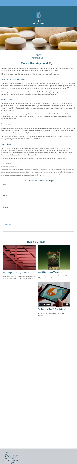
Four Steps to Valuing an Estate (16, 272)
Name (5, 184)
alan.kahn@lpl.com (11, 463)
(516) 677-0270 (14, 455)
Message (6, 207)
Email (5, 195)
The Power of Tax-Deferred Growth (52, 309)
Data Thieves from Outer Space (50, 271)
